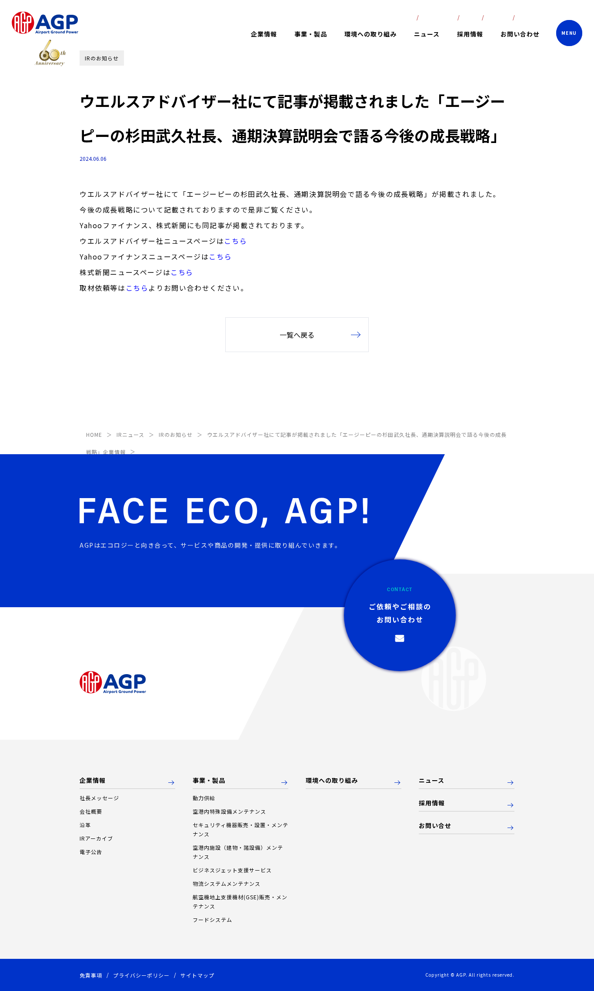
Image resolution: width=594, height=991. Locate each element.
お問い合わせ (520, 34)
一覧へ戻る (297, 334)
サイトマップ (197, 975)
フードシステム (212, 919)
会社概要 (91, 811)
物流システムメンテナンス (226, 883)
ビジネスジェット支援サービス (232, 870)
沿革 (85, 824)
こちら (235, 241)
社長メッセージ (99, 797)
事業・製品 (209, 781)
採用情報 (470, 34)
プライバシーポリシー (141, 975)
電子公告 (91, 851)
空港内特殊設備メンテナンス (229, 811)
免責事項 (91, 975)
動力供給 (204, 797)
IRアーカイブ (96, 838)
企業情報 (93, 781)
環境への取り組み (370, 34)
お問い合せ (435, 826)
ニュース (427, 34)
